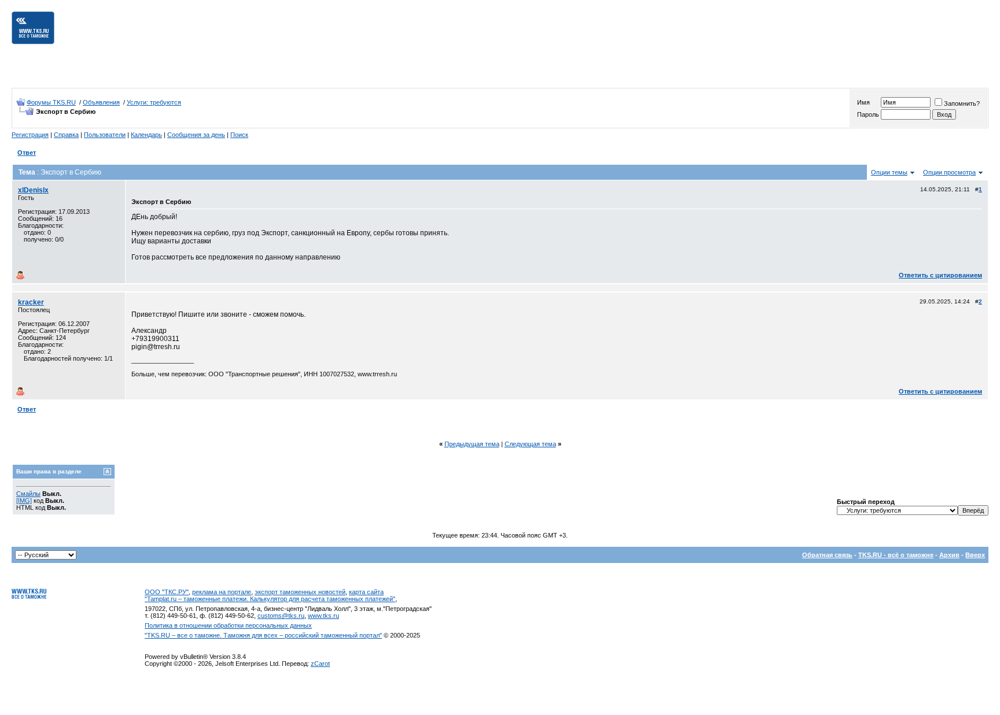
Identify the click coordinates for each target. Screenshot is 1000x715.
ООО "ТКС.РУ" (167, 591)
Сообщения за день (196, 134)
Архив (949, 554)
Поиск (239, 134)
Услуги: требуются (154, 102)
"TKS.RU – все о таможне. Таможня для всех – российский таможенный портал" (263, 635)
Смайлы (28, 493)
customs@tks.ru (281, 615)
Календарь (146, 134)
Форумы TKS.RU (51, 102)
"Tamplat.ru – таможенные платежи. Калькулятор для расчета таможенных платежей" (270, 598)
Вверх (975, 554)
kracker (31, 302)
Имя (863, 102)
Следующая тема (530, 443)
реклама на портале (221, 591)
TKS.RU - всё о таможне (895, 554)
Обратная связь (827, 554)
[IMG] (24, 500)
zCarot (320, 663)
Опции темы (889, 172)
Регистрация (30, 134)
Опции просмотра (949, 172)
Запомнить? (962, 103)
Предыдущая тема (471, 443)
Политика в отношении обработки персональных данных (228, 625)
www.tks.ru (323, 615)
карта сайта (366, 591)
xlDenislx (33, 190)
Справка (66, 134)
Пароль (868, 114)
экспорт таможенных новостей (300, 591)
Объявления (101, 102)
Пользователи (105, 134)
